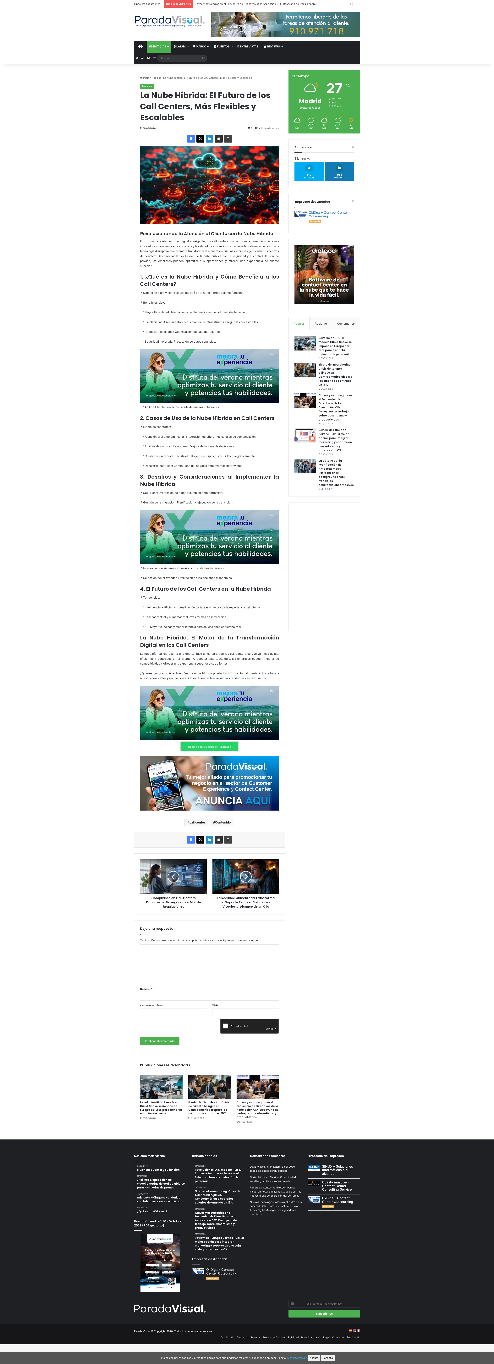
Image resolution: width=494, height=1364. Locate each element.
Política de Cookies (274, 1337)
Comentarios (346, 323)
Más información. (297, 1357)
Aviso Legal (323, 1337)
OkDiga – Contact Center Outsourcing (328, 214)
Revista (255, 1337)
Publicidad (353, 1337)
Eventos (223, 46)
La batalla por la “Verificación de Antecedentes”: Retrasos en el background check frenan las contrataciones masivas (336, 473)
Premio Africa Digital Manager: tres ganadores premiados (274, 1210)
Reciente (321, 323)
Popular (299, 323)
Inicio (145, 77)
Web (215, 1005)
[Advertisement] (324, 566)
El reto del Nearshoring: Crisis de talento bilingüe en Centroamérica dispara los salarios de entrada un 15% (209, 1107)
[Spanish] (350, 1330)
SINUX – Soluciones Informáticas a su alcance (337, 1170)
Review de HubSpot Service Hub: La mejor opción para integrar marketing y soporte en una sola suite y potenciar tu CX (267, 3)
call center (197, 822)
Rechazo (328, 1357)
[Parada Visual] (170, 21)
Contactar (338, 1337)
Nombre (146, 989)
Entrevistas (248, 46)
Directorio (243, 1337)
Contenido (223, 822)
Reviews (273, 46)
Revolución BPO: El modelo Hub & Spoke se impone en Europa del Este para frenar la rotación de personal (161, 1107)
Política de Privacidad (300, 1337)
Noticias (159, 46)
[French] (358, 1330)
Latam (181, 46)
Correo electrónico (152, 1005)
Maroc (200, 46)
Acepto (314, 1357)
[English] (354, 1330)
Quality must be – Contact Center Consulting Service (337, 1185)
